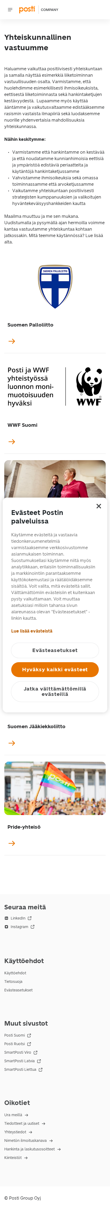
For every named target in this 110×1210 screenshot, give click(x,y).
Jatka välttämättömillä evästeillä (55, 691)
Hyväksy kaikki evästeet (55, 669)
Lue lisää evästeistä (31, 631)
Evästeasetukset (18, 990)
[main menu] (10, 9)
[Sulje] (99, 506)
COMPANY (49, 9)
